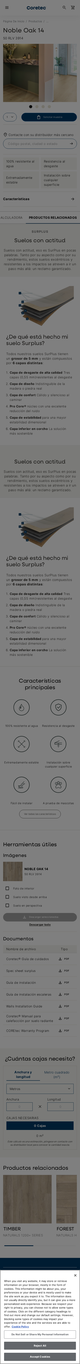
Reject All (40, 1345)
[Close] (75, 1275)
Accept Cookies (40, 1356)
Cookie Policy (20, 1326)
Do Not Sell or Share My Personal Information (40, 1334)
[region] (40, 1317)
